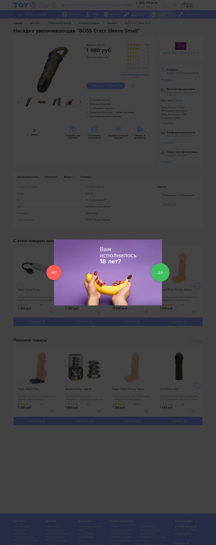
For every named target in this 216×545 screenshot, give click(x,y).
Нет (54, 272)
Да (160, 272)
